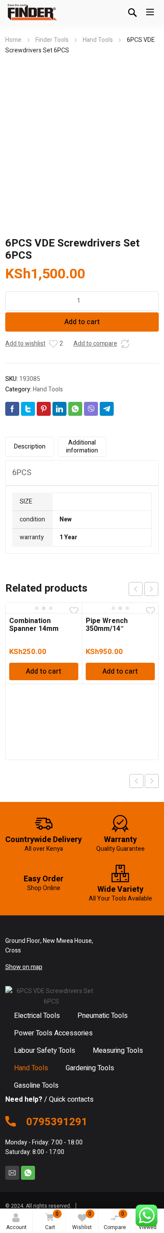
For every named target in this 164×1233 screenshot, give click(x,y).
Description (29, 446)
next (151, 589)
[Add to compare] (125, 343)
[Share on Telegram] (107, 409)
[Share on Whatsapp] (75, 409)
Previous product (136, 781)
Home (13, 40)
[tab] (29, 447)
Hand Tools (98, 40)
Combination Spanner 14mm (34, 625)
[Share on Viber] (91, 409)
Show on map (23, 967)
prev (136, 589)
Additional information (82, 446)
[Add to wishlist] (53, 343)
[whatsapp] (28, 1173)
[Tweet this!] (28, 409)
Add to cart (82, 322)
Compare (115, 1220)
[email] (12, 1173)
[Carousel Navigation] (143, 589)
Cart (52, 1220)
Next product (152, 781)
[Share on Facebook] (12, 409)
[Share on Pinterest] (44, 409)
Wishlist (82, 1220)
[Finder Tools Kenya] (31, 12)
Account (16, 1227)
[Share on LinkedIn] (59, 409)
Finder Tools (52, 40)
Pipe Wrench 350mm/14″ (107, 625)
